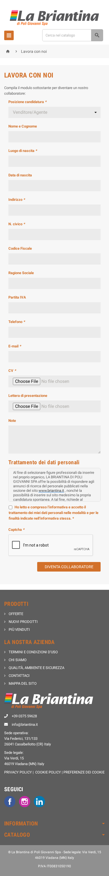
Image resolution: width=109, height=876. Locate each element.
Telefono (16, 322)
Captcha (16, 529)
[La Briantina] (54, 17)
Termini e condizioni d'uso (33, 652)
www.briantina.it (51, 490)
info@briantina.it (25, 724)
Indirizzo (16, 199)
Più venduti (19, 629)
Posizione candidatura (27, 102)
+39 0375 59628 (24, 716)
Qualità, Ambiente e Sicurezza (36, 668)
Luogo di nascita (22, 151)
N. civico (16, 224)
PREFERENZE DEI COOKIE (84, 772)
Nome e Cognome (22, 126)
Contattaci (19, 676)
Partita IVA (17, 297)
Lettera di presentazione (27, 395)
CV (12, 370)
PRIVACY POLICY (18, 772)
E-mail (14, 346)
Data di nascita (20, 175)
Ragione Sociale (21, 273)
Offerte (15, 614)
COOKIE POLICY (48, 772)
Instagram (24, 801)
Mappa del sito (22, 683)
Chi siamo (17, 660)
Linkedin (39, 801)
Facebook (9, 801)
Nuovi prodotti (23, 622)
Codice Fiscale (20, 248)
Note (12, 420)
